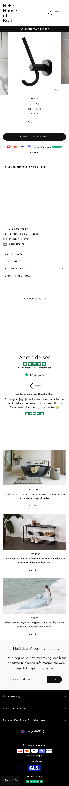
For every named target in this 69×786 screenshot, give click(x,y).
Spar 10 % (10, 780)
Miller (34, 104)
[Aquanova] (34, 468)
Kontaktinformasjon (14, 708)
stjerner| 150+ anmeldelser (34, 367)
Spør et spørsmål (18, 275)
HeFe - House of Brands (11, 12)
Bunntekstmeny (11, 696)
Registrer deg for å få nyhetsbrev (24, 720)
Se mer (34, 505)
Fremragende (34, 152)
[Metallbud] (34, 532)
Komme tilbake (16, 268)
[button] (37, 386)
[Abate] (34, 596)
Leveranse (13, 261)
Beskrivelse (14, 253)
